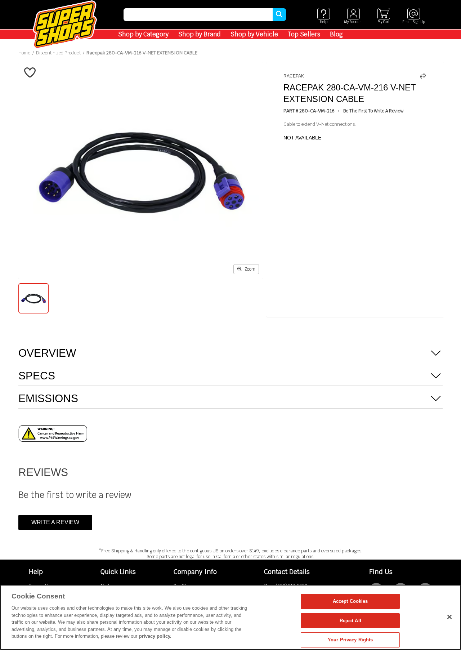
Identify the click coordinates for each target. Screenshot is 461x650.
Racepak (293, 76)
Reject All (350, 620)
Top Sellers (304, 34)
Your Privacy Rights (350, 639)
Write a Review (55, 522)
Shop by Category (143, 34)
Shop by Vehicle (254, 34)
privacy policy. (155, 636)
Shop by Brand (199, 34)
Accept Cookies (350, 601)
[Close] (449, 617)
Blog (336, 34)
